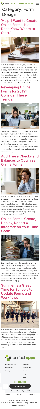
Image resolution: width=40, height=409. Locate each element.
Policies (19, 395)
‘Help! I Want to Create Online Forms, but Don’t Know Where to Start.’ (19, 27)
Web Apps (25, 364)
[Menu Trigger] (37, 3)
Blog (24, 377)
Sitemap (32, 395)
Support (25, 374)
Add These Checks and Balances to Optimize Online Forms (20, 160)
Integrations (8, 368)
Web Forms (26, 371)
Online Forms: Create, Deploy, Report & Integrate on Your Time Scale (19, 225)
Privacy (7, 395)
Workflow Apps (27, 368)
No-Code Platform (10, 364)
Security (7, 371)
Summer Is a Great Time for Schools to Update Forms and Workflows (16, 291)
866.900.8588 (20, 382)
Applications (8, 374)
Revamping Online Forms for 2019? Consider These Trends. (15, 93)
